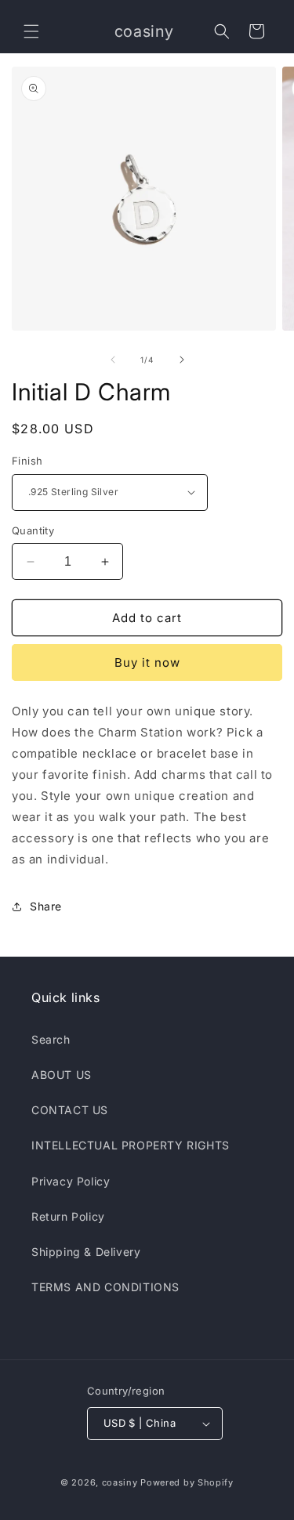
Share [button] (46, 906)
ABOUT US (61, 1074)
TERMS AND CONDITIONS (105, 1287)
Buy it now (147, 662)
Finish (27, 460)
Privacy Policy (70, 1181)
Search (51, 1039)
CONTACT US (69, 1109)
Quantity (33, 530)
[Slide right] (182, 359)
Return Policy (68, 1216)
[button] (31, 31)
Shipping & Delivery (85, 1251)
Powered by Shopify (187, 1482)
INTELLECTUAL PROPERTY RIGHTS (130, 1145)
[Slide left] (113, 359)
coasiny (120, 1482)
